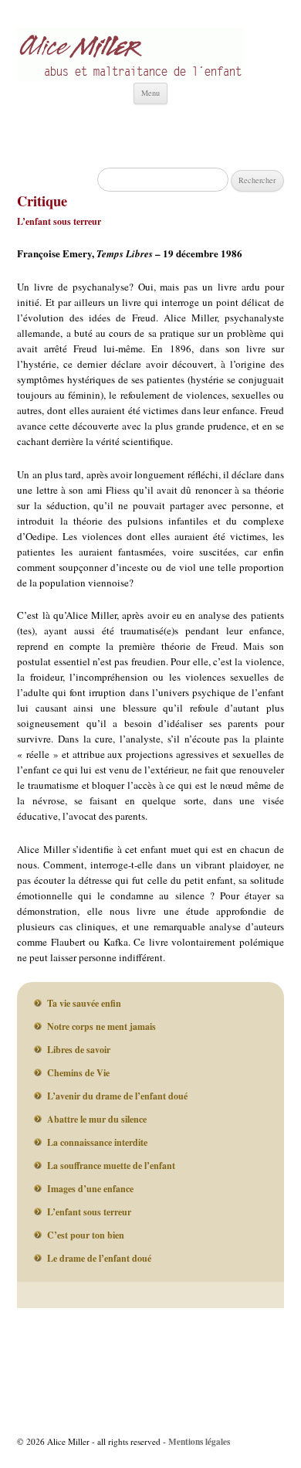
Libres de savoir (78, 1049)
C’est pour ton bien (85, 1235)
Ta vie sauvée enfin (84, 1003)
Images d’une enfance (90, 1188)
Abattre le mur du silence (97, 1119)
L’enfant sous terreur (89, 1211)
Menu (150, 92)
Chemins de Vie (78, 1072)
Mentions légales (199, 1441)
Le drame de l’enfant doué (99, 1258)
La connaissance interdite (97, 1142)
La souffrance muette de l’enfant (111, 1165)
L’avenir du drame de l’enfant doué (117, 1096)
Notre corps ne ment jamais (101, 1026)
